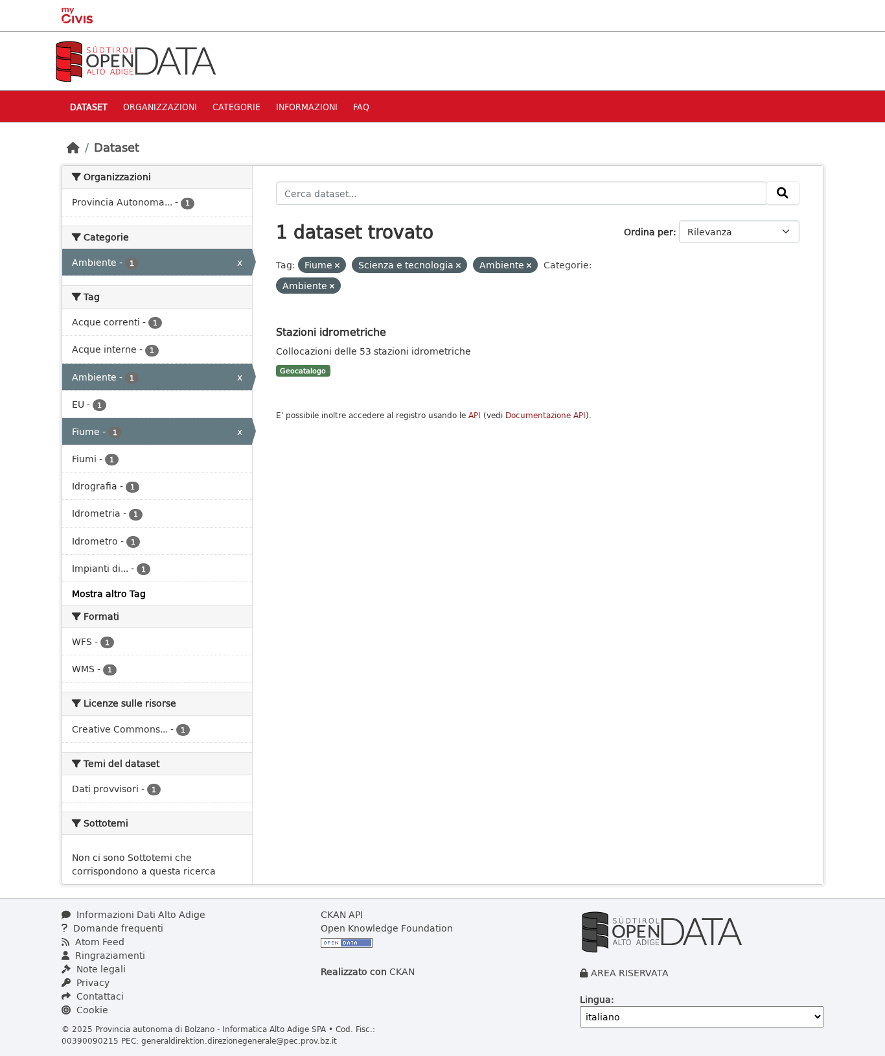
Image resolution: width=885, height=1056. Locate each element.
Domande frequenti (117, 928)
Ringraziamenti (109, 955)
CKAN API (342, 914)
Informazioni (307, 106)
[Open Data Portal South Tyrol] (135, 60)
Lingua (595, 999)
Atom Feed (98, 941)
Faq (361, 106)
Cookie (91, 1009)
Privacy (91, 982)
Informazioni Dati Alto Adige (139, 914)
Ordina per (648, 232)
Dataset (89, 106)
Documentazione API (545, 415)
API (474, 415)
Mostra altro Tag (109, 593)
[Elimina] (337, 265)
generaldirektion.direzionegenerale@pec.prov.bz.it (239, 1040)
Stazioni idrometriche (331, 331)
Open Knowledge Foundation (387, 928)
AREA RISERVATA (630, 973)
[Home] (73, 147)
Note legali (100, 969)
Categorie (236, 106)
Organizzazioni (160, 106)
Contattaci (99, 996)
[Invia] (782, 193)
